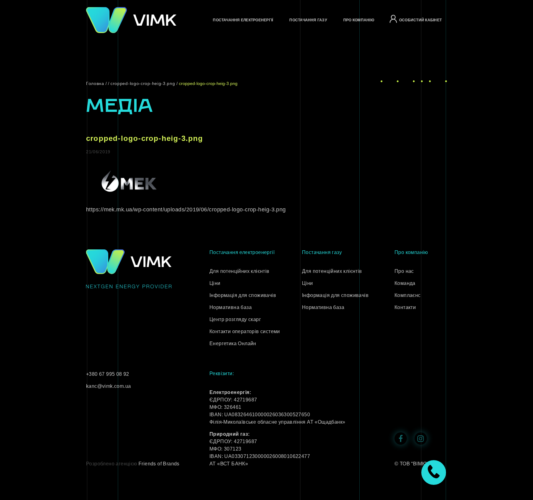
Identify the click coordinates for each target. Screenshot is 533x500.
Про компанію (358, 20)
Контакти (405, 307)
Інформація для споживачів (242, 295)
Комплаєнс (408, 295)
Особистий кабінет (420, 20)
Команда (405, 283)
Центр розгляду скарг (235, 319)
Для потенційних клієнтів (239, 271)
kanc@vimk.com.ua (108, 386)
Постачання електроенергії (243, 20)
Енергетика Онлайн (232, 343)
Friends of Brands (159, 463)
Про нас (404, 271)
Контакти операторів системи (244, 331)
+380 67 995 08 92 (107, 374)
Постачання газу (308, 20)
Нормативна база (230, 307)
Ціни (215, 283)
